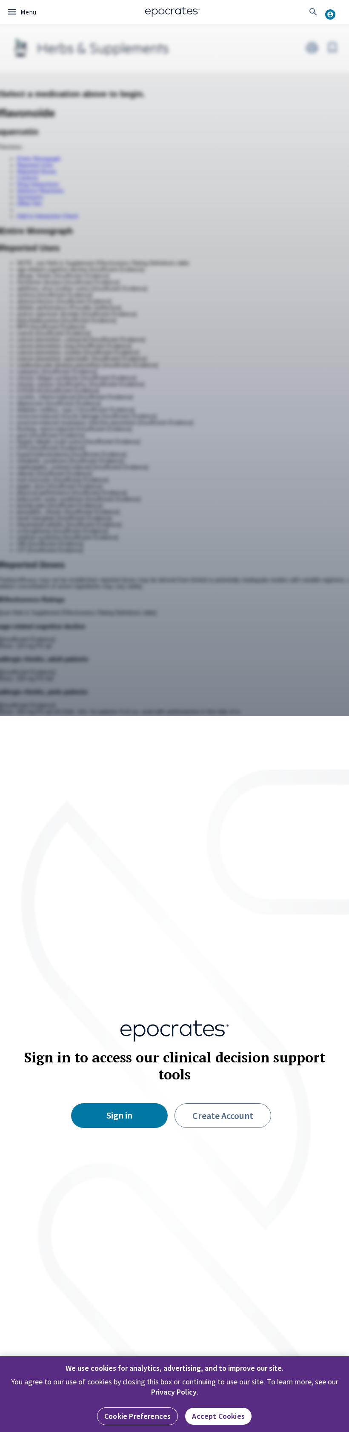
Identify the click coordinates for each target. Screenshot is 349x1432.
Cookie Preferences (137, 1416)
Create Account (222, 1116)
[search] (313, 12)
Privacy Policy (174, 1392)
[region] (174, 1394)
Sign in (119, 1115)
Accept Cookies (218, 1416)
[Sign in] (333, 12)
